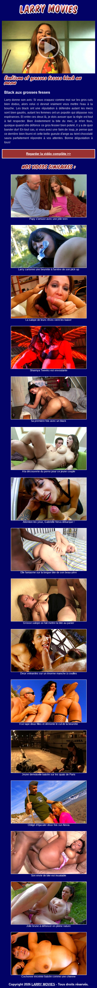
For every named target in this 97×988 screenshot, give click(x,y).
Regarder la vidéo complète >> (48, 154)
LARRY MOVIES (43, 984)
